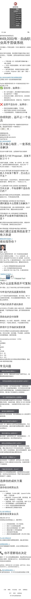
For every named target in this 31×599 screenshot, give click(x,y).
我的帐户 (18, 23)
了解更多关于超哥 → (6, 274)
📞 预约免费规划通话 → (7, 570)
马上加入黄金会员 (5, 538)
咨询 (20, 589)
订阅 (5, 589)
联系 (14, 593)
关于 (10, 593)
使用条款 (19, 593)
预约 (17, 9)
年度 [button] (8, 128)
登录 (17, 25)
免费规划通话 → (5, 544)
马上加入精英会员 (5, 511)
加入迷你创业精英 (5, 77)
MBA (9, 589)
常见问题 (14, 589)
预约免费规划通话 (16, 77)
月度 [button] (3, 128)
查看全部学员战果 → (6, 239)
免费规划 (25, 589)
